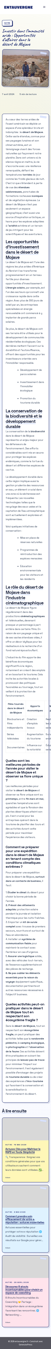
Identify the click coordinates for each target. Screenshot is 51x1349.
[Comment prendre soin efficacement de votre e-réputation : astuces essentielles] (25, 1196)
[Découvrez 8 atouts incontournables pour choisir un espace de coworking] (25, 1266)
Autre (7, 23)
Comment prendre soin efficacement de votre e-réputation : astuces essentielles (24, 1219)
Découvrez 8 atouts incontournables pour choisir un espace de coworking (23, 1289)
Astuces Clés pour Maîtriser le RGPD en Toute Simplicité (23, 1150)
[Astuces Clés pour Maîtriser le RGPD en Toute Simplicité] (25, 1129)
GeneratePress (25, 1344)
